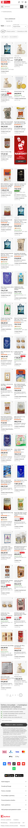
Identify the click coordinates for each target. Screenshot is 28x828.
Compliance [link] (15, 819)
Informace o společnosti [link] (6, 819)
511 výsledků (8, 26)
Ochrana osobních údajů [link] (15, 822)
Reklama (2, 55)
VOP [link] (23, 822)
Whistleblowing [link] (4, 822)
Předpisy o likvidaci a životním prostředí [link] (9, 825)
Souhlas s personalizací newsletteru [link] (12, 738)
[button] (3, 31)
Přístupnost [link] (22, 825)
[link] (19, 2)
